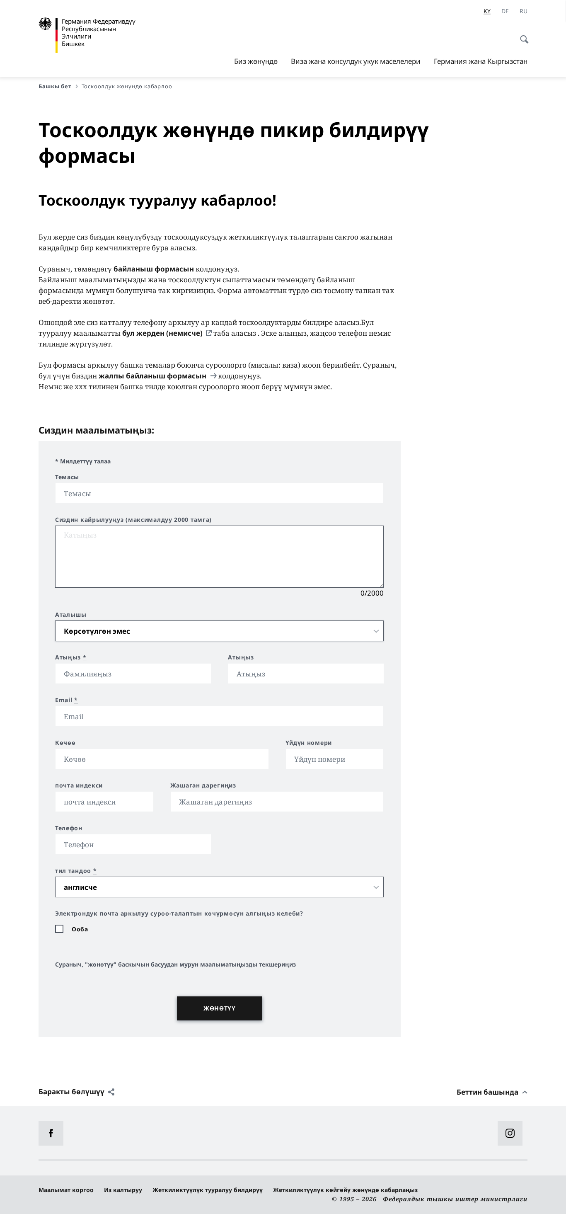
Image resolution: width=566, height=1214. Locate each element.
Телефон (68, 828)
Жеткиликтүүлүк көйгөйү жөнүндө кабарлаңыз (345, 1190)
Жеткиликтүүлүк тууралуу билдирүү (207, 1190)
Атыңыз (71, 657)
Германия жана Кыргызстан (480, 61)
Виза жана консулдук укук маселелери (356, 61)
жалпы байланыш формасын (153, 375)
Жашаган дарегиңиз (203, 785)
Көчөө (65, 742)
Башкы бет (55, 86)
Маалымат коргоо (66, 1190)
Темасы (67, 477)
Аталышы (71, 614)
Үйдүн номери (308, 742)
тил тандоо (76, 871)
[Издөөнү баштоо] (522, 35)
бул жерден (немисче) (162, 333)
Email (66, 700)
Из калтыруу (123, 1190)
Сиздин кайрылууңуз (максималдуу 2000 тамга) (133, 519)
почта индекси (79, 785)
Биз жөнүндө (256, 61)
